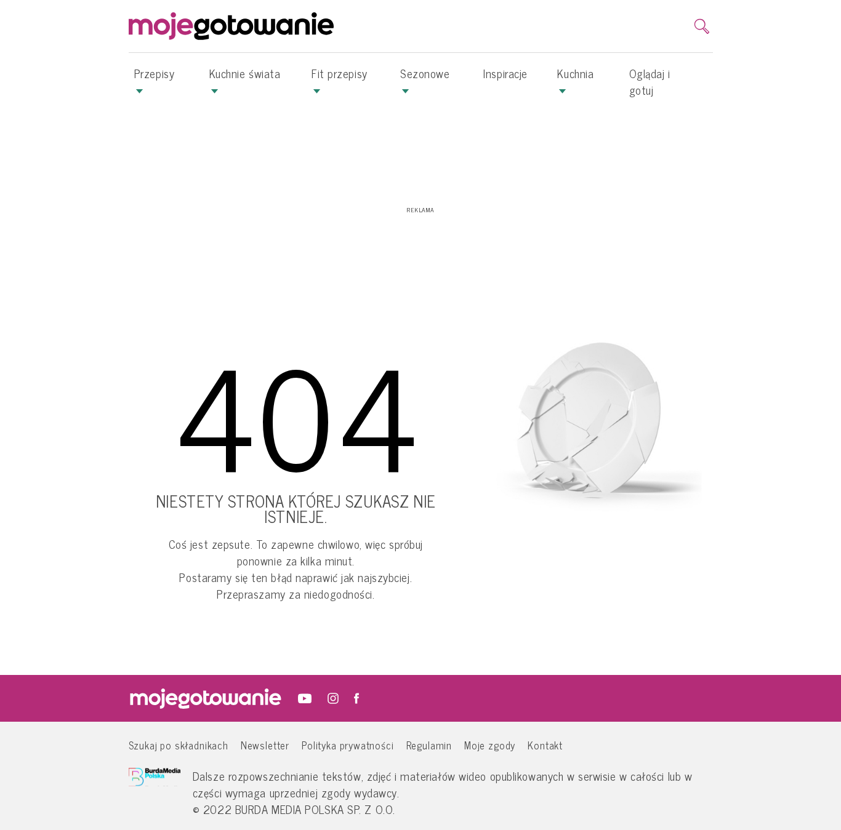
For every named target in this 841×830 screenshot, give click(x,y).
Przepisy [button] (154, 73)
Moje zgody (489, 744)
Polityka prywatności (348, 744)
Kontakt (545, 744)
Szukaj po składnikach (178, 744)
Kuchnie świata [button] (245, 73)
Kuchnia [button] (575, 73)
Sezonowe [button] (424, 73)
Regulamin (429, 744)
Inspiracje (505, 73)
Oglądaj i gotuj (649, 81)
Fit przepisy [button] (340, 73)
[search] (702, 26)
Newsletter (265, 744)
